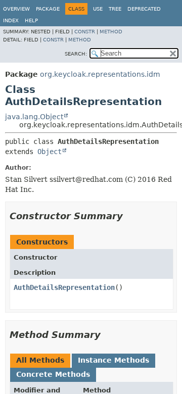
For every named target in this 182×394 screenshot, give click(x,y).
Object (49, 151)
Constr (84, 31)
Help (31, 20)
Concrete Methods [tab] (53, 374)
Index (11, 20)
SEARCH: (76, 54)
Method (111, 31)
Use (98, 9)
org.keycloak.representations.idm (100, 74)
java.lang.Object (34, 117)
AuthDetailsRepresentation (64, 287)
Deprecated (144, 9)
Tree (115, 9)
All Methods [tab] (40, 360)
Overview (16, 9)
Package (48, 9)
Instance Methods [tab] (113, 360)
